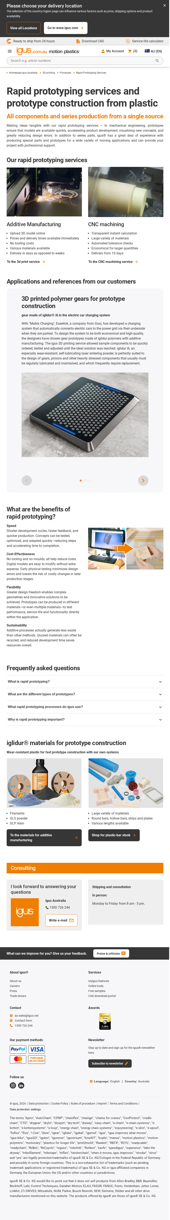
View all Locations (23, 28)
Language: (107, 1081)
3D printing (48, 72)
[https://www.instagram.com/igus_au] (13, 1085)
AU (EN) (156, 51)
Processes (65, 72)
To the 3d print (23, 262)
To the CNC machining (110, 262)
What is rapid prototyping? (29, 681)
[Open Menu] (10, 51)
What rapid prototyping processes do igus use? (45, 707)
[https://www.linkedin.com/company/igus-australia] (21, 1085)
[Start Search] (157, 60)
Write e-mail (58, 920)
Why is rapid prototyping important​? (36, 719)
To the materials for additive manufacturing (31, 837)
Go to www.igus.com (62, 28)
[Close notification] (164, 5)
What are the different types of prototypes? (41, 694)
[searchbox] (81, 61)
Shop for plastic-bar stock (111, 835)
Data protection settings (25, 1109)
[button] (81, 481)
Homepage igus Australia (23, 72)
